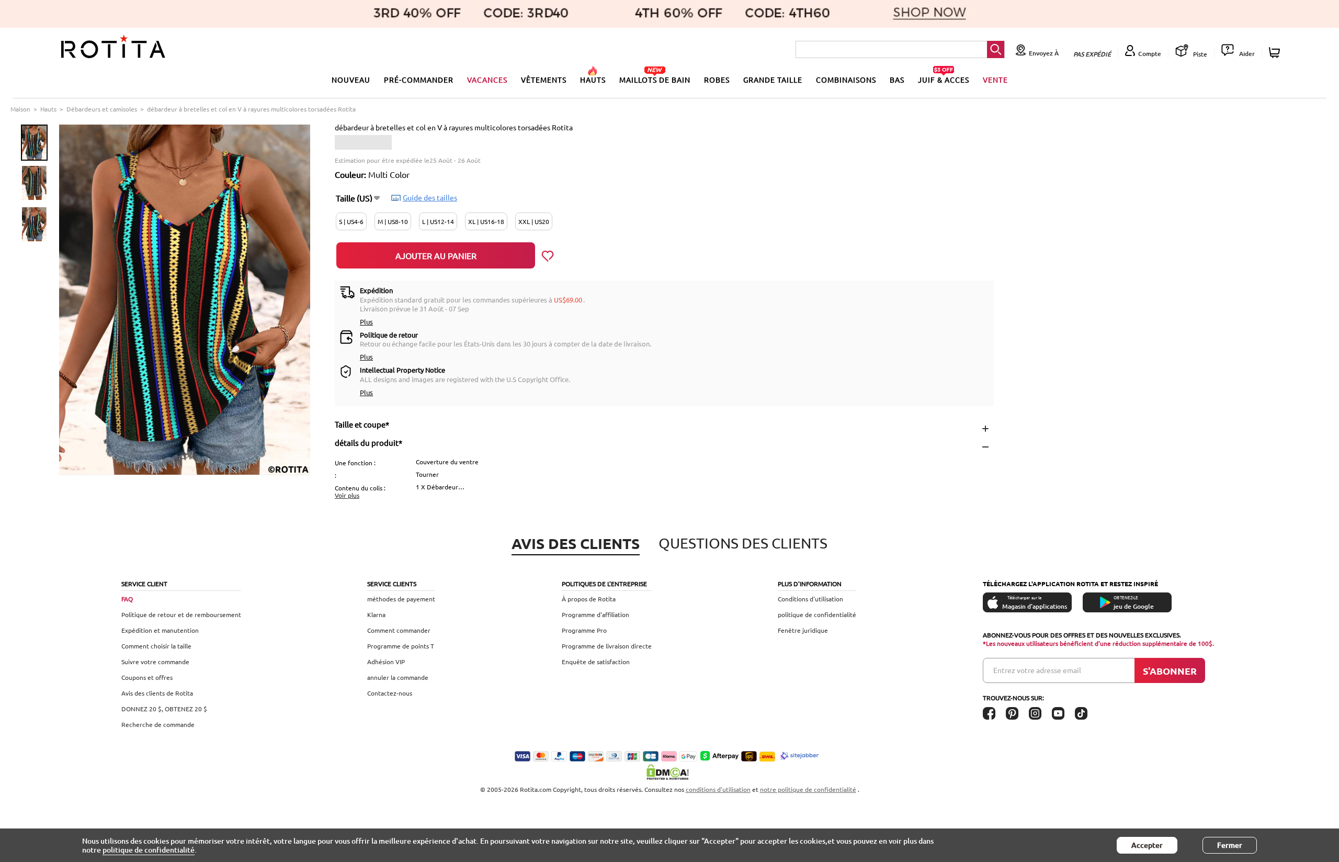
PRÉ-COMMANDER (418, 79)
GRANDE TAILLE (772, 79)
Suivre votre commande (155, 661)
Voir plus (347, 495)
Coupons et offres (147, 677)
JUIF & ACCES (943, 79)
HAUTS (593, 79)
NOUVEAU (351, 79)
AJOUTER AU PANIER (435, 255)
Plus (366, 321)
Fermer (1229, 845)
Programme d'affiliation (595, 614)
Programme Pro (584, 630)
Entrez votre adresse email (1037, 670)
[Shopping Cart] (1276, 52)
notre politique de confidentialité (808, 789)
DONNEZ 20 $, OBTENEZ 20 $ (164, 708)
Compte (1149, 53)
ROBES (717, 79)
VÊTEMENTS (543, 79)
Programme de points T (400, 646)
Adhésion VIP (386, 661)
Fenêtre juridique (803, 630)
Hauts (48, 109)
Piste (1199, 54)
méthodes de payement (401, 599)
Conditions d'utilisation (810, 599)
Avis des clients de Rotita (157, 693)
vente (995, 79)
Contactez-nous (389, 693)
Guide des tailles (430, 197)
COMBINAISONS (846, 79)
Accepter (1147, 845)
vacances (487, 79)
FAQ (127, 599)
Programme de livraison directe (607, 646)
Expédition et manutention (160, 630)
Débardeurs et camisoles (101, 109)
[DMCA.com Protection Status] (669, 772)
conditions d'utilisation (718, 789)
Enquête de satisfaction (596, 661)
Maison (20, 109)
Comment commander (398, 630)
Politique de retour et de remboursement (181, 614)
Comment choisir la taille (156, 646)
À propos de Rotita (589, 599)
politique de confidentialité (817, 614)
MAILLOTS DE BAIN (654, 79)
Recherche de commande (158, 724)
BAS (897, 79)
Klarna (376, 614)
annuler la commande (397, 677)
